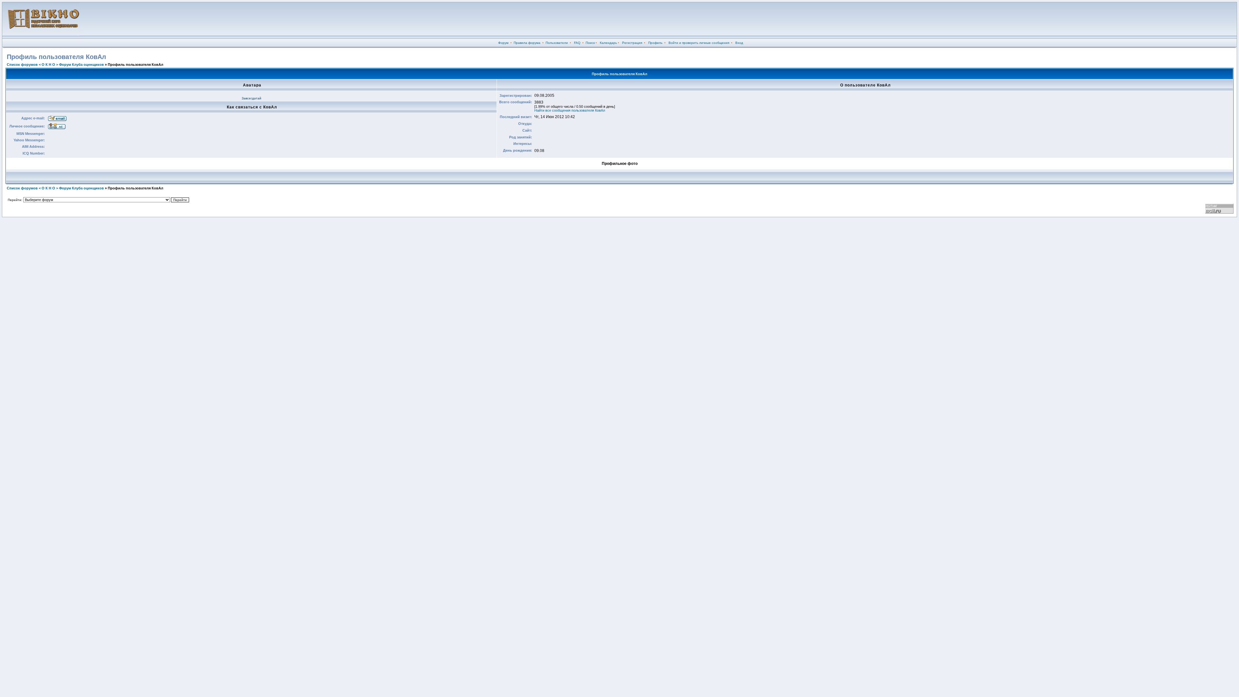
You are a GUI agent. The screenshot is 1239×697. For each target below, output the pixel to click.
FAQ (577, 43)
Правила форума (527, 43)
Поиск (590, 43)
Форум (503, 43)
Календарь (608, 43)
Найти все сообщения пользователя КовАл (569, 110)
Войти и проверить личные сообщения (699, 43)
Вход (739, 43)
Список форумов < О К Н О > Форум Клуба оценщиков (55, 64)
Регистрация (632, 43)
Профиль (655, 43)
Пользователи (557, 43)
